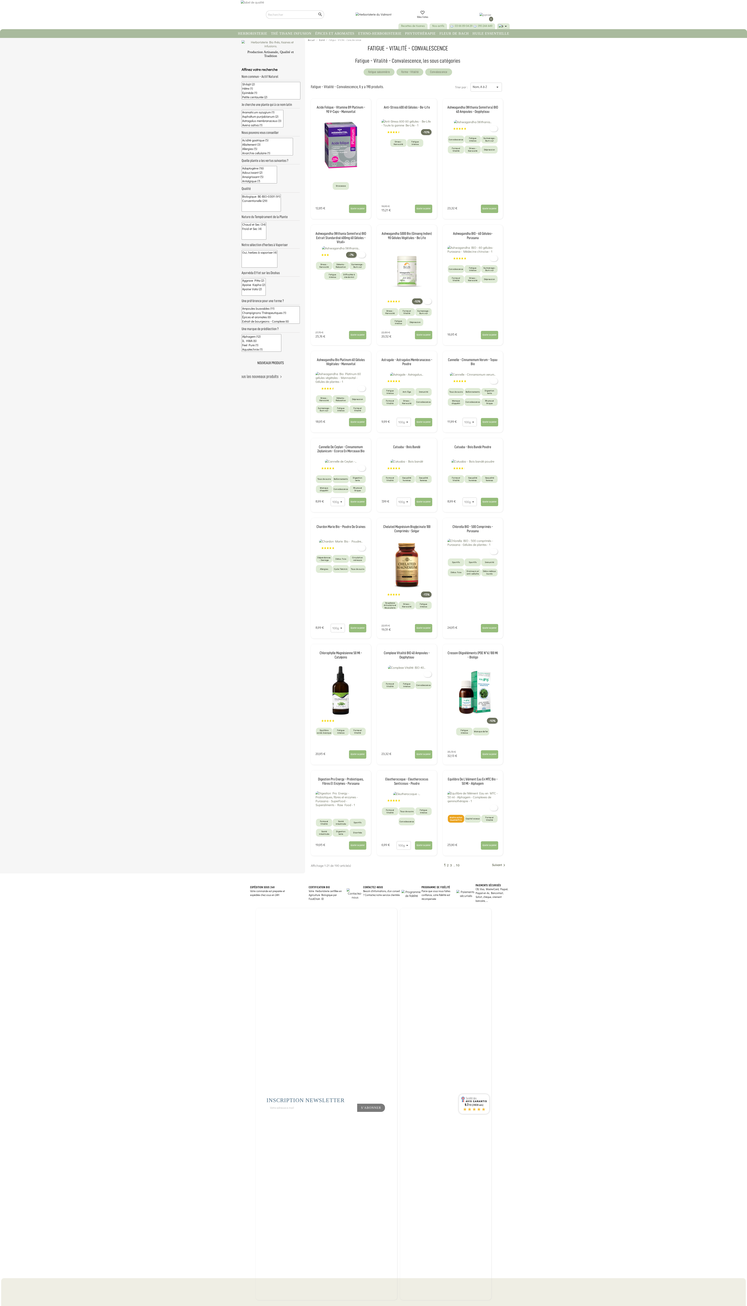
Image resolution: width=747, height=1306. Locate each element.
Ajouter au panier (358, 208)
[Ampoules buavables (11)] (271, 308)
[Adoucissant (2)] (259, 172)
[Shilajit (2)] (271, 84)
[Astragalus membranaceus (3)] (262, 121)
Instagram (345, 1118)
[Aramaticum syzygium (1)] (262, 112)
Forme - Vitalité (410, 72)
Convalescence (438, 72)
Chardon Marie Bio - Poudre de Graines (341, 527)
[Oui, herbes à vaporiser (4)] (259, 252)
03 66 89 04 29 (464, 26)
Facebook (332, 1118)
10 (458, 865)
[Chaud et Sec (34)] (254, 224)
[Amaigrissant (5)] (259, 177)
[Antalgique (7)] (259, 181)
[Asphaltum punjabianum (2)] (262, 116)
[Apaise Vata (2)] (254, 289)
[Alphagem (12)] (261, 336)
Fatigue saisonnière (379, 72)
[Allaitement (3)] (267, 144)
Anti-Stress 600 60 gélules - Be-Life (407, 107)
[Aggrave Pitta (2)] (254, 280)
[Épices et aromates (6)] (271, 317)
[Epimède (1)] (271, 93)
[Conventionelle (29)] (261, 201)
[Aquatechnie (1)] (261, 349)
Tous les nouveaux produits (261, 376)
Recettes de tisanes (413, 26)
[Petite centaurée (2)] (271, 97)
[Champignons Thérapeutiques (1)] (271, 313)
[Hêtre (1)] (271, 88)
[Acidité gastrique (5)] (267, 140)
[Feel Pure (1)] (261, 345)
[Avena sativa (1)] (262, 125)
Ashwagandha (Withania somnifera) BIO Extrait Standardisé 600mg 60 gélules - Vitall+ (341, 238)
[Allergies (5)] (267, 149)
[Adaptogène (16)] (259, 168)
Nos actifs (438, 26)
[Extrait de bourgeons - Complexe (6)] (271, 321)
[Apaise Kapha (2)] (254, 285)
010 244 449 (485, 26)
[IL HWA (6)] (261, 341)
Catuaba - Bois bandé (406, 447)
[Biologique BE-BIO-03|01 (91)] (261, 196)
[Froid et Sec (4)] (254, 229)
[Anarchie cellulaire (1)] (267, 153)
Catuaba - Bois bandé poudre (472, 447)
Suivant (499, 865)
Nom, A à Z (486, 87)
